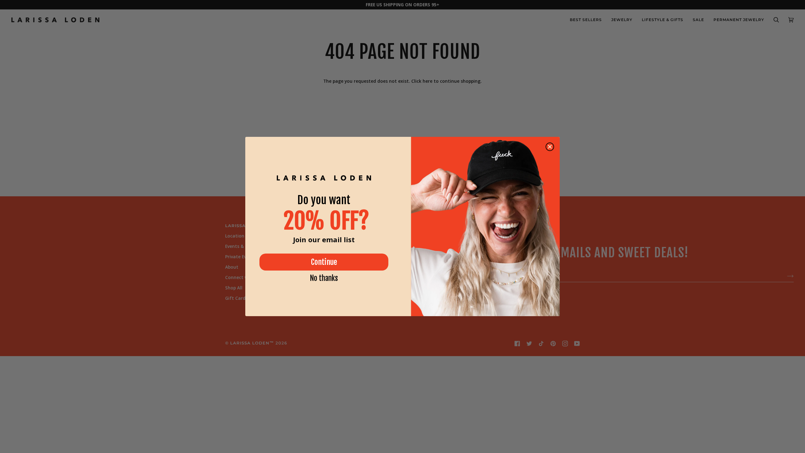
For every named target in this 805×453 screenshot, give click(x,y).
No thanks (324, 278)
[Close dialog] (549, 146)
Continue (324, 262)
